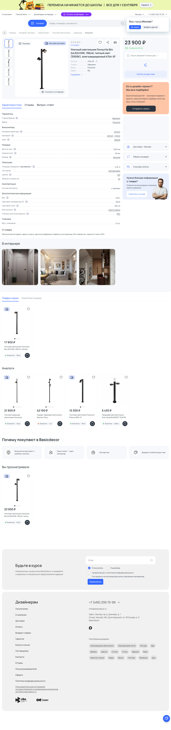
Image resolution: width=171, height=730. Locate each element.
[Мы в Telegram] (111, 627)
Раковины (143, 658)
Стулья (115, 652)
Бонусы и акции (22, 644)
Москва (138, 14)
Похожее (26, 43)
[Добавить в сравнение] (115, 42)
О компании (7, 14)
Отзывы (29, 105)
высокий (116, 157)
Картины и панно (97, 658)
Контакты (19, 657)
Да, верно (135, 27)
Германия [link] (92, 64)
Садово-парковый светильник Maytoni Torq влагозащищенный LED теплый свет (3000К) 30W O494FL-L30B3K (49, 416)
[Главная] (15, 23)
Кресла (104, 652)
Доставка (20, 620)
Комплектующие (32, 298)
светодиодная (114, 171)
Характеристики (12, 105)
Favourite (91, 67)
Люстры (143, 645)
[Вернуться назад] (4, 32)
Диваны (93, 652)
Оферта (19, 675)
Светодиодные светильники (102, 645)
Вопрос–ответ (45, 105)
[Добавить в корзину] (27, 355)
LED (118, 175)
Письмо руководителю (26, 669)
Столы (124, 652)
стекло (117, 136)
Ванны (120, 658)
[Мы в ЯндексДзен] (105, 627)
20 (119, 179)
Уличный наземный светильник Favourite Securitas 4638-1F (13, 416)
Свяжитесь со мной (137, 194)
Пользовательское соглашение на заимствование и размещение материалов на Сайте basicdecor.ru (36, 689)
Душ (153, 658)
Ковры (111, 658)
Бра (152, 645)
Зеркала (135, 652)
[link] (76, 42)
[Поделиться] (108, 42)
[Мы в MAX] (90, 627)
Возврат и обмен (23, 632)
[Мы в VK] (100, 627)
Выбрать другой (150, 27)
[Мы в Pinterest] (95, 627)
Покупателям (21, 608)
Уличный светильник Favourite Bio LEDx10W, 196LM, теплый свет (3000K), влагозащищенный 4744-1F (16, 347)
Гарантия (19, 638)
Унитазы (131, 658)
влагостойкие (114, 210)
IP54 (118, 214)
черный (117, 140)
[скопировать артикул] (96, 61)
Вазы (145, 652)
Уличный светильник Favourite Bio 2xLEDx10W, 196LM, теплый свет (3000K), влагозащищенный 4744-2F (16, 514)
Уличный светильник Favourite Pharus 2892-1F (81, 416)
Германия (116, 118)
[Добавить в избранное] (100, 42)
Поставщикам (21, 651)
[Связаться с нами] (166, 718)
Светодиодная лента (127, 645)
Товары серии (10, 298)
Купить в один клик (146, 74)
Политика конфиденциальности (30, 681)
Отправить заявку (140, 108)
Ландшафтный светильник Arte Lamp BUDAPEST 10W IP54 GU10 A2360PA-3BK (114, 416)
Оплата (18, 626)
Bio (89, 70)
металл (117, 132)
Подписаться (95, 582)
